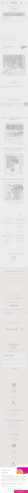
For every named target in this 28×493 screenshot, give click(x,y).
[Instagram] (13, 306)
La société (14, 412)
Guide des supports (14, 422)
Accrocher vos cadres (14, 429)
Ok (24, 313)
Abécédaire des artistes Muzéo (14, 271)
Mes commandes (14, 436)
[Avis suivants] (27, 360)
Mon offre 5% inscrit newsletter (14, 440)
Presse (14, 416)
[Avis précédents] (1, 360)
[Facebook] (11, 306)
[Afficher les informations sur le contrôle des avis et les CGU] (22, 349)
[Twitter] (17, 306)
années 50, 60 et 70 (6, 86)
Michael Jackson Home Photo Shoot (12, 175)
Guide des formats (14, 424)
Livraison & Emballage (14, 428)
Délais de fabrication (14, 426)
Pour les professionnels (14, 414)
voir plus (19, 360)
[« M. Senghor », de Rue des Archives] (14, 259)
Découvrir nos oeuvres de (10, 104)
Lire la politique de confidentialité (8, 486)
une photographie (13, 85)
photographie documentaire (7, 87)
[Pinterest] (15, 306)
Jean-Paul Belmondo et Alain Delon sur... (17, 204)
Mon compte (14, 438)
